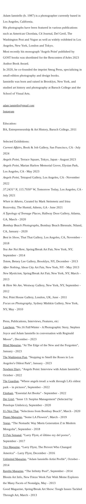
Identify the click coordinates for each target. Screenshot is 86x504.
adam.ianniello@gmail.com (18, 105)
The (5, 357)
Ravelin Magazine (13, 471)
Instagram (8, 111)
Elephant (8, 393)
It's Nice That (10, 411)
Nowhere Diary (11, 369)
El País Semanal (12, 435)
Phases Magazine (12, 417)
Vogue (6, 423)
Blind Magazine (12, 345)
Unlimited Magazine (14, 459)
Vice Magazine (11, 447)
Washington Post (17, 357)
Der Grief (8, 399)
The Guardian (11, 381)
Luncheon (8, 327)
